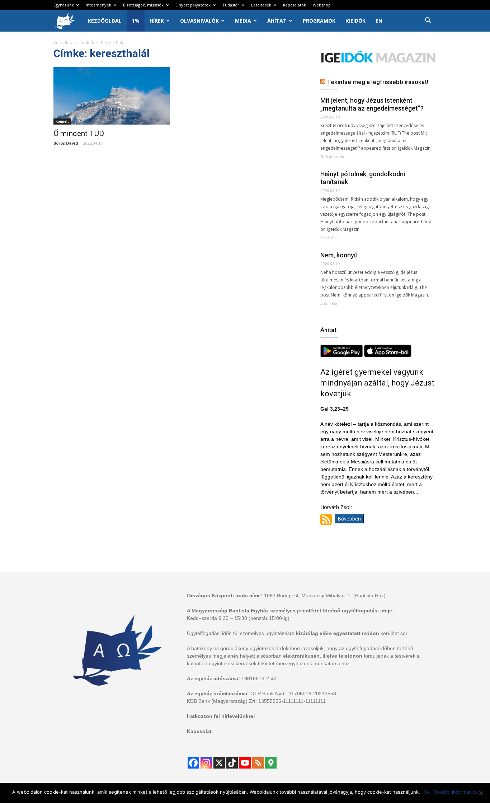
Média (243, 20)
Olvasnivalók (199, 20)
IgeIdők (355, 20)
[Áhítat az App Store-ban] (387, 355)
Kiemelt (62, 121)
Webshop (322, 5)
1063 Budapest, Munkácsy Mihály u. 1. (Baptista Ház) (325, 595)
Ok (427, 792)
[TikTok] (232, 763)
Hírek (157, 20)
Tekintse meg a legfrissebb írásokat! (377, 81)
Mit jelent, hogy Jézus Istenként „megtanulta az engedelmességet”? (372, 104)
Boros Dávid (65, 143)
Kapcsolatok (294, 5)
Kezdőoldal (105, 20)
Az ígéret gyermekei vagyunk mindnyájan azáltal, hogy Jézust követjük (377, 383)
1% (136, 20)
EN (379, 20)
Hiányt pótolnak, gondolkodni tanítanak (362, 178)
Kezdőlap (62, 42)
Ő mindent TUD (79, 133)
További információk (455, 792)
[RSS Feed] (258, 763)
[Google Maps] (271, 763)
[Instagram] (206, 763)
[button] (428, 21)
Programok (319, 20)
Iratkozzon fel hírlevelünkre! (221, 716)
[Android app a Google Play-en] (342, 355)
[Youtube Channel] (245, 763)
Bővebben (349, 518)
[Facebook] (193, 763)
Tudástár (230, 5)
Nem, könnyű (339, 255)
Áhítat (277, 20)
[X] (219, 763)
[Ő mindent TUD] (111, 96)
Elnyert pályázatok (193, 5)
